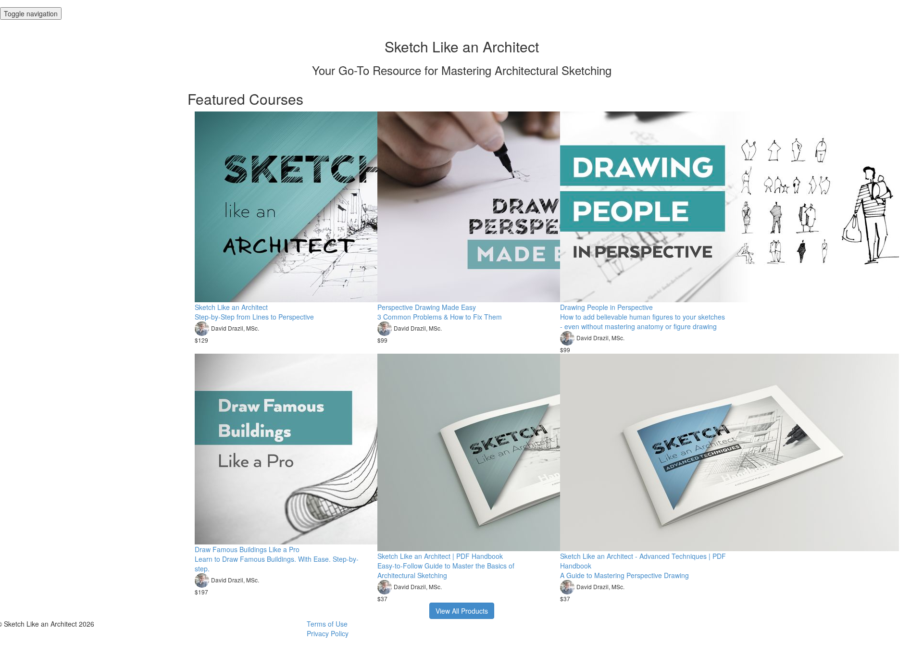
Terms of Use (327, 624)
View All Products (462, 611)
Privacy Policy (328, 633)
